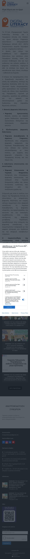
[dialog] (15, 279)
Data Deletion (5, 313)
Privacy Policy (24, 313)
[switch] (23, 279)
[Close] (26, 246)
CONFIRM (9, 307)
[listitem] (15, 275)
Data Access (15, 313)
